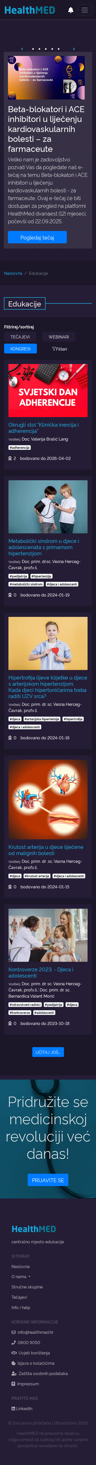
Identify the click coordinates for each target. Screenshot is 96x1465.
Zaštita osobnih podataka (43, 1373)
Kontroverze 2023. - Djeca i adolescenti (40, 972)
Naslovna (13, 273)
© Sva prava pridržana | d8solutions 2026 (48, 1423)
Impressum (28, 1383)
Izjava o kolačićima (36, 1363)
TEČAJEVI (20, 337)
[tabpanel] (48, 150)
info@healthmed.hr (36, 1332)
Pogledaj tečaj (37, 237)
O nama (19, 1276)
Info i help (21, 1307)
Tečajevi (19, 1297)
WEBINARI (59, 337)
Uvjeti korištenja (34, 1352)
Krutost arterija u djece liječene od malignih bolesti (45, 849)
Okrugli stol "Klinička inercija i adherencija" (43, 427)
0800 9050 (29, 1342)
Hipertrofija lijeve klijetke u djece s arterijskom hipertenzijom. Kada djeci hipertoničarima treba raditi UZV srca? (47, 686)
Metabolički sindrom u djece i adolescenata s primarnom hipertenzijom (43, 547)
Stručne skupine (27, 1286)
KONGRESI (20, 348)
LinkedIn (23, 1408)
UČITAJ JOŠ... (48, 1052)
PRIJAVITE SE (48, 1179)
